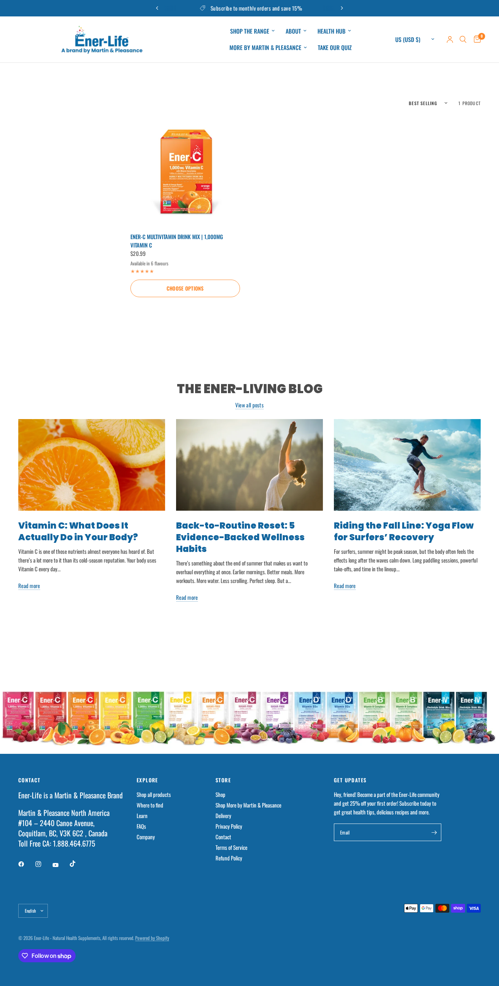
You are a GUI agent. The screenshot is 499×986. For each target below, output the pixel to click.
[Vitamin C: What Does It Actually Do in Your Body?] (91, 465)
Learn (142, 816)
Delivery (223, 816)
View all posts (249, 405)
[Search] (463, 39)
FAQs (141, 826)
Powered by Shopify (152, 937)
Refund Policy (229, 858)
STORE (223, 780)
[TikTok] (78, 864)
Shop (220, 794)
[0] (475, 39)
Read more (29, 586)
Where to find (150, 805)
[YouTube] (61, 865)
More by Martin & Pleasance (265, 47)
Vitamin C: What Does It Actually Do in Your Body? (78, 531)
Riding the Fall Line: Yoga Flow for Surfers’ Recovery (404, 531)
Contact (223, 837)
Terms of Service (231, 847)
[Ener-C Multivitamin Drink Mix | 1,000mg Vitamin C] (185, 171)
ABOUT (293, 31)
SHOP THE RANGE (249, 31)
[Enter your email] (434, 832)
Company (146, 837)
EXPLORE (147, 780)
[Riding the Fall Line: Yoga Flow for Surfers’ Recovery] (407, 465)
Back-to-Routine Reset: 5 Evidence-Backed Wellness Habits (240, 537)
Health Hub (331, 31)
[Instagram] (43, 864)
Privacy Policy (229, 826)
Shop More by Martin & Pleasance (248, 805)
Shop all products (154, 794)
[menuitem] (252, 31)
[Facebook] (26, 864)
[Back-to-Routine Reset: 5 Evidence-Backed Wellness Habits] (249, 465)
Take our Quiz (335, 47)
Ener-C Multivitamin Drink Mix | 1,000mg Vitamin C (176, 241)
